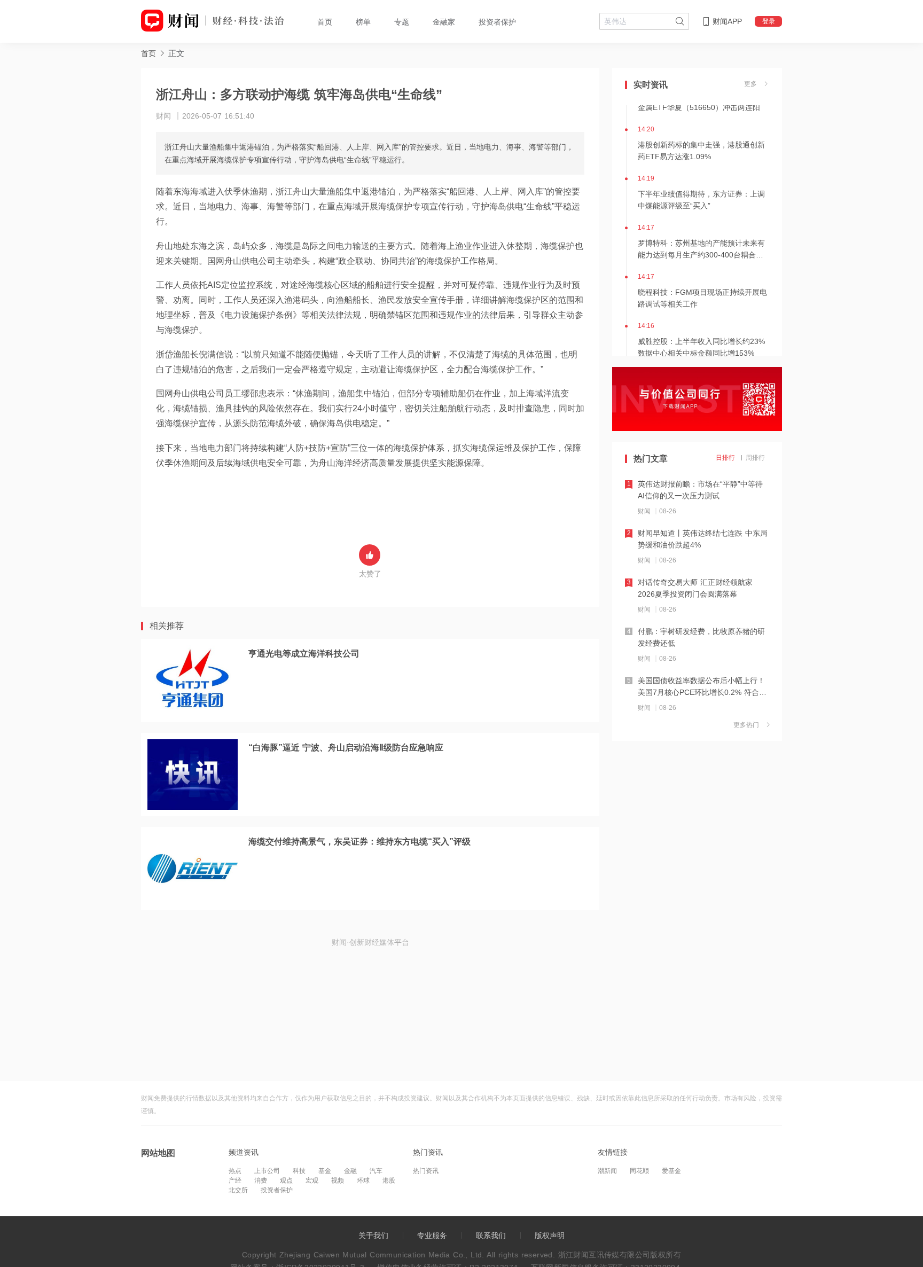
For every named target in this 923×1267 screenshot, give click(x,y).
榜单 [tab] (363, 22)
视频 (337, 1180)
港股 (388, 1180)
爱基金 (671, 1171)
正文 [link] (176, 53)
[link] (148, 53)
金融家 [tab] (444, 22)
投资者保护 (277, 1190)
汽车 (376, 1171)
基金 (324, 1171)
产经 (235, 1180)
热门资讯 (426, 1171)
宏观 (312, 1180)
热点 (235, 1171)
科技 (299, 1171)
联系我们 (491, 1235)
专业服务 (432, 1235)
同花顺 (639, 1171)
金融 (350, 1171)
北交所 (238, 1190)
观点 (286, 1180)
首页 (148, 53)
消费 (260, 1180)
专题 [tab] (401, 22)
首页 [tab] (324, 22)
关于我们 (373, 1235)
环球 (363, 1180)
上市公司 (267, 1171)
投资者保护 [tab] (497, 22)
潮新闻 (607, 1171)
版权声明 (550, 1235)
